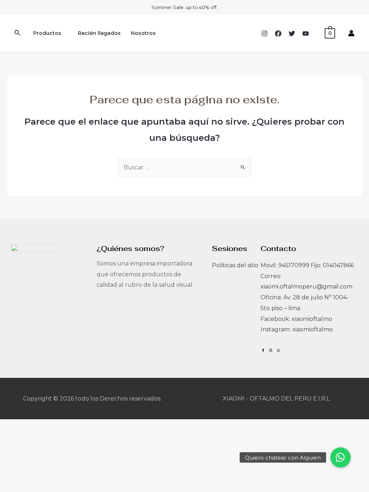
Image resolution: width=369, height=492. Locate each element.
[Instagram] (264, 33)
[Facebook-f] (263, 350)
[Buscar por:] (184, 167)
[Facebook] (278, 33)
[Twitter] (292, 33)
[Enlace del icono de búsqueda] (17, 33)
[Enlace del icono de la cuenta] (351, 33)
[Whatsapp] (278, 350)
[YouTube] (305, 33)
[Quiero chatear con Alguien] (340, 457)
